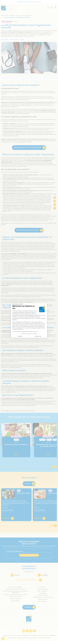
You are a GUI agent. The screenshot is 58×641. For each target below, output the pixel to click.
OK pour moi (38, 336)
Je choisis (20, 336)
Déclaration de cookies (32, 331)
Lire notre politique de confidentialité (19, 331)
